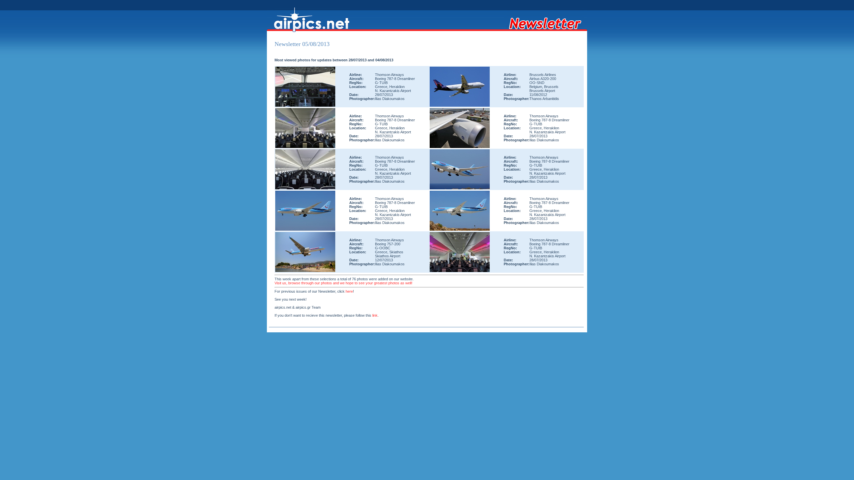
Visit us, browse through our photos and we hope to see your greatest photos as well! (343, 283)
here (349, 291)
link (375, 315)
